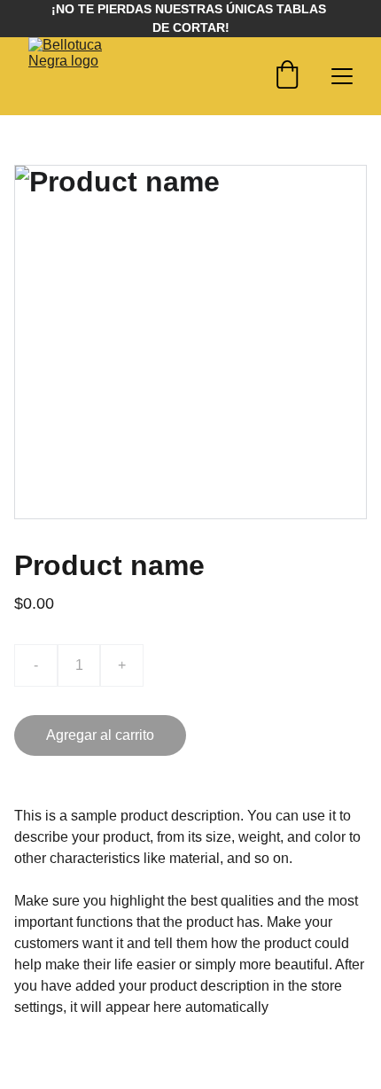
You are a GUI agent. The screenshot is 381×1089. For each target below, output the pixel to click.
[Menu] (342, 76)
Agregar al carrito (100, 735)
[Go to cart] (287, 76)
